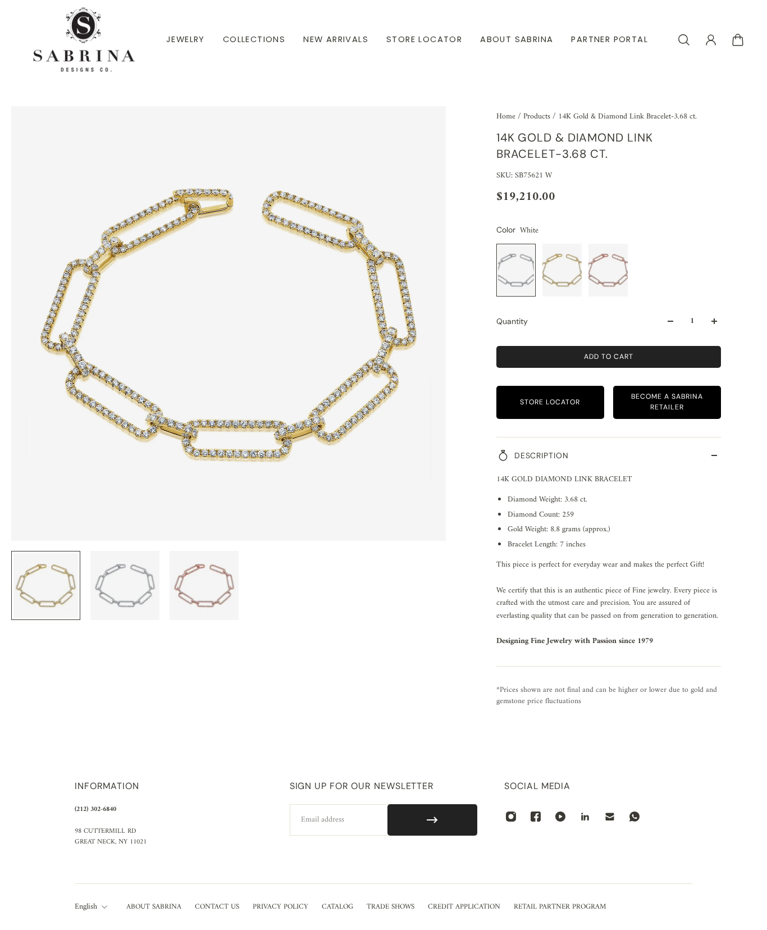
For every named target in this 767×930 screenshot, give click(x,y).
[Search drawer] (683, 40)
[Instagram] (511, 816)
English (86, 907)
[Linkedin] (585, 816)
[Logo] (84, 39)
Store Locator (550, 402)
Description (541, 455)
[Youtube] (560, 816)
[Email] (609, 816)
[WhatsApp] (634, 816)
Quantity (512, 321)
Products (538, 117)
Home (507, 117)
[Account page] (710, 40)
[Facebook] (535, 816)
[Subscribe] (432, 820)
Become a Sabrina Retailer (667, 402)
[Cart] (737, 40)
